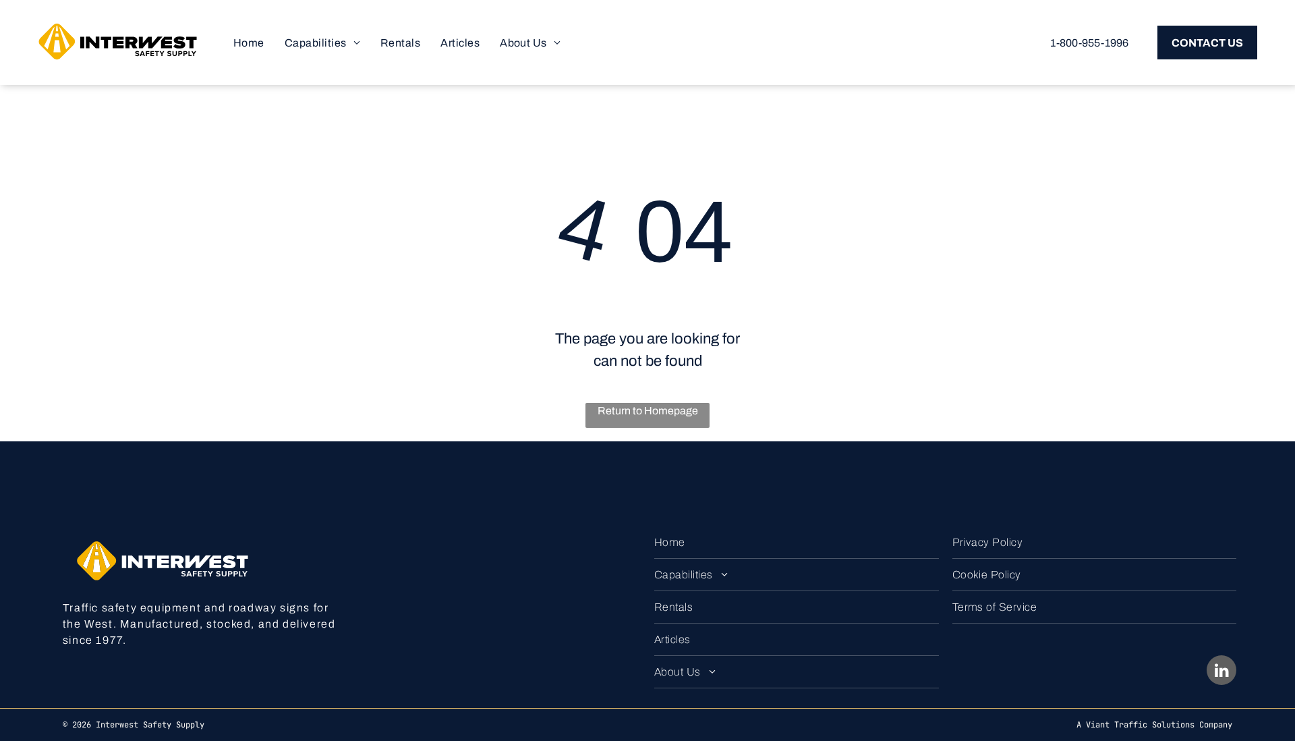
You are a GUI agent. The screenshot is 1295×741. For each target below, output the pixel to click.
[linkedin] (1221, 671)
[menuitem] (249, 42)
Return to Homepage (648, 410)
